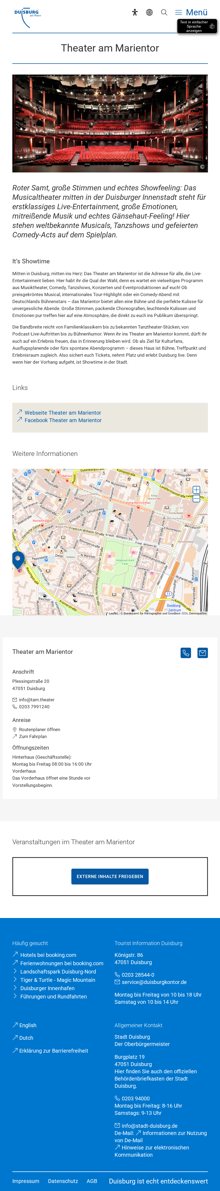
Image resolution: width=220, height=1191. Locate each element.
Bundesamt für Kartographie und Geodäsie (152, 613)
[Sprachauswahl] (149, 12)
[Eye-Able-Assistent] (134, 12)
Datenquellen (198, 613)
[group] (110, 542)
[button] (196, 490)
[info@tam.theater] (202, 653)
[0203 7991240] (186, 653)
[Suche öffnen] (164, 12)
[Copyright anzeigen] (200, 164)
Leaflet (113, 613)
